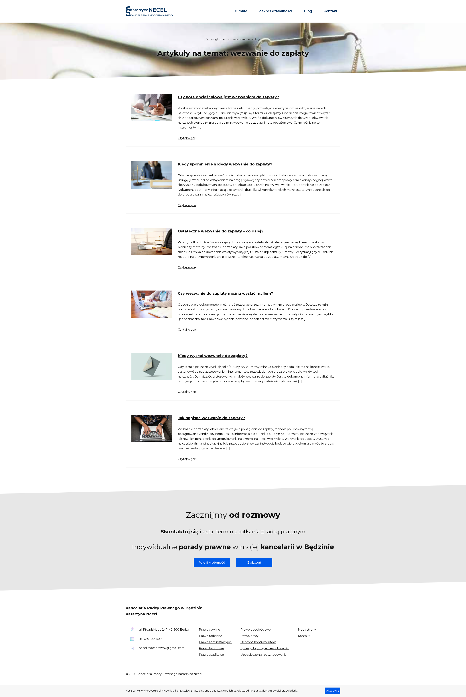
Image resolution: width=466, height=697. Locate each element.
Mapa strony (307, 629)
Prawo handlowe (211, 648)
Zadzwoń (254, 562)
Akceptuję (332, 690)
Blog (308, 11)
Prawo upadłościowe (255, 629)
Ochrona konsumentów (258, 642)
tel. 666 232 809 (150, 639)
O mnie (241, 11)
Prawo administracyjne (215, 642)
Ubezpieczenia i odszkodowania (263, 654)
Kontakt (330, 11)
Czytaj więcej (187, 138)
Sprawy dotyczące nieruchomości (264, 648)
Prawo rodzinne (210, 636)
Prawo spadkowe (211, 654)
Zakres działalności (275, 11)
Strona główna (215, 39)
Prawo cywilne (209, 629)
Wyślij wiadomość (212, 562)
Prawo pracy (249, 636)
